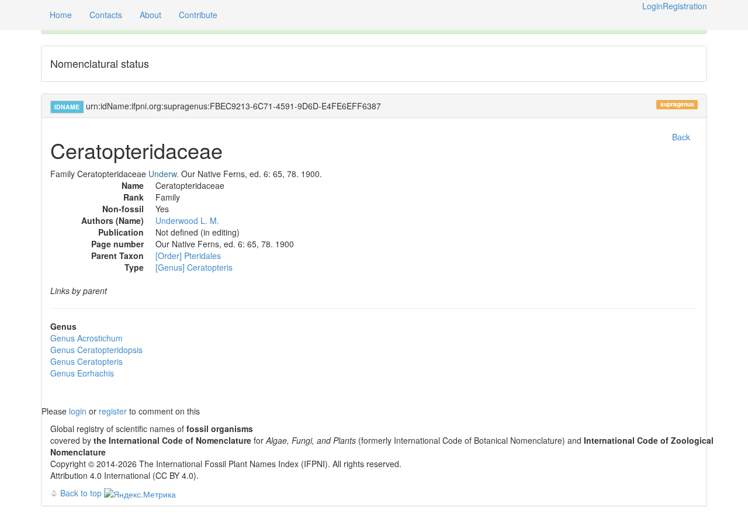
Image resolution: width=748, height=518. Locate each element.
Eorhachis (82, 373)
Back (681, 137)
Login (652, 6)
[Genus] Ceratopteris (194, 267)
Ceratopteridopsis (96, 349)
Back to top (81, 493)
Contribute (198, 14)
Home (61, 14)
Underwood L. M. (187, 220)
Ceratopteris (86, 361)
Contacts (105, 14)
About (150, 14)
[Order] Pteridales (188, 255)
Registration (685, 6)
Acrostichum (86, 338)
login (77, 411)
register (113, 411)
